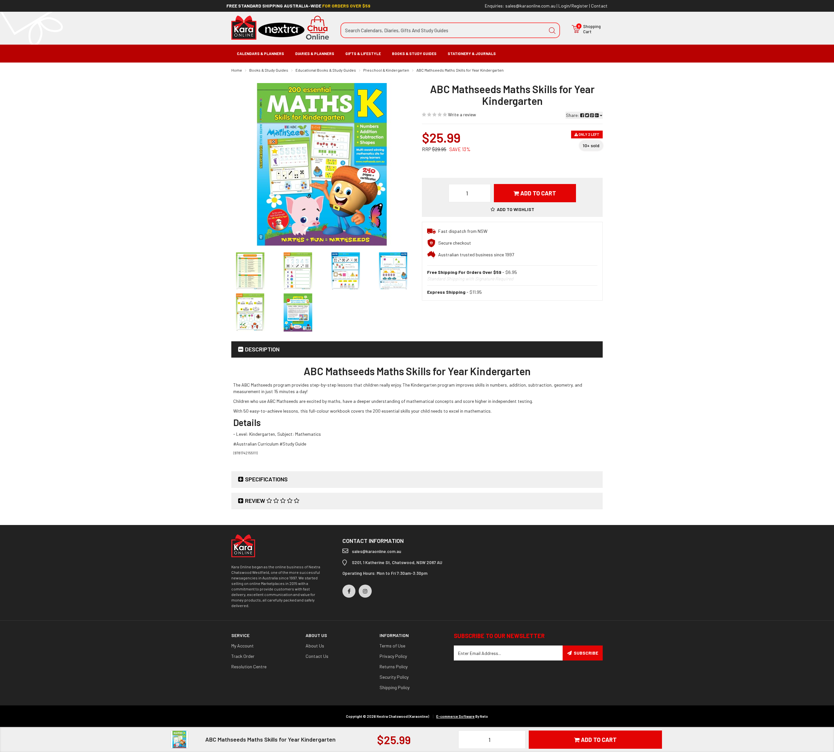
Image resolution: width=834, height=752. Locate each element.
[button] (512, 209)
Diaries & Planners (314, 53)
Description (262, 349)
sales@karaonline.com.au (530, 5)
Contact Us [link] (317, 656)
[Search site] (552, 30)
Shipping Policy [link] (395, 687)
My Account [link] (242, 645)
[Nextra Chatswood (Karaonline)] (280, 27)
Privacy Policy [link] (393, 656)
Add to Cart (537, 193)
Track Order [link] (242, 656)
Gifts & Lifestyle (363, 53)
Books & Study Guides (414, 53)
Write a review (461, 114)
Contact (599, 5)
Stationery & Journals (472, 53)
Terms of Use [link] (392, 645)
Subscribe (586, 653)
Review (255, 500)
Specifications (266, 479)
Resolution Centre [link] (248, 666)
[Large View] (250, 271)
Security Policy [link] (394, 677)
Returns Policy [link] (394, 666)
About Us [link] (315, 645)
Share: (573, 115)
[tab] (417, 349)
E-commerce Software (455, 716)
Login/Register (573, 5)
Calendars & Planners (260, 53)
